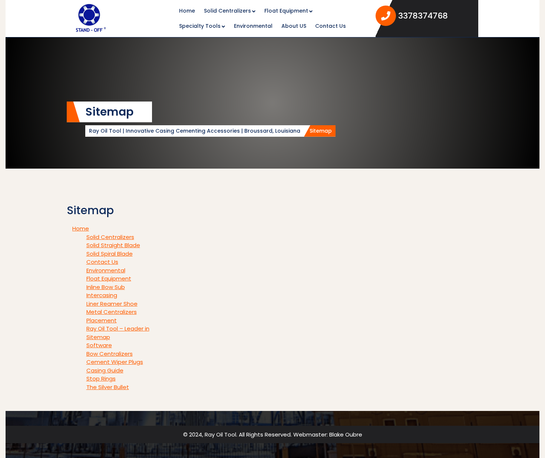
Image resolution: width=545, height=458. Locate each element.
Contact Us (330, 26)
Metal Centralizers (111, 312)
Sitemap (98, 337)
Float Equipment (286, 10)
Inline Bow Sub (105, 287)
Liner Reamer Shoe (112, 304)
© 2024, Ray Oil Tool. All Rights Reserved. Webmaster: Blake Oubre (272, 434)
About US (293, 26)
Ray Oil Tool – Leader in (117, 328)
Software (99, 345)
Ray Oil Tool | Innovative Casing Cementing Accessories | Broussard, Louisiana (194, 131)
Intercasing (101, 295)
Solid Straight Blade (113, 245)
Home (187, 10)
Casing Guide (104, 370)
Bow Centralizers (109, 354)
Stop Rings (101, 378)
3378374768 (435, 15)
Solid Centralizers (227, 10)
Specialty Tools (200, 26)
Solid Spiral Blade (109, 254)
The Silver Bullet (107, 387)
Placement (101, 320)
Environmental (253, 26)
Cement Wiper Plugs (114, 362)
